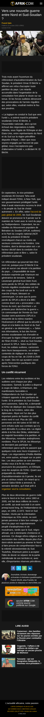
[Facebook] (13, 568)
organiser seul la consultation (16, 489)
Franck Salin (7, 23)
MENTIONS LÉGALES (29, 709)
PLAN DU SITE (28, 706)
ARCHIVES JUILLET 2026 (15, 711)
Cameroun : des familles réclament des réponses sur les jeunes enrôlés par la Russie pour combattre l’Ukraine (29, 635)
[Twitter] (18, 568)
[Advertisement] (22, 67)
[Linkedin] (30, 568)
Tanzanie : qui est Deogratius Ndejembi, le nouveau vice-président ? (29, 661)
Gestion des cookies (30, 711)
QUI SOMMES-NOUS (14, 709)
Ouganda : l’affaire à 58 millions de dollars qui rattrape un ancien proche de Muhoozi (29, 649)
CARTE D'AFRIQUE (17, 706)
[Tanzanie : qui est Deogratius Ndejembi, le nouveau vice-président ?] (8, 662)
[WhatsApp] (24, 568)
